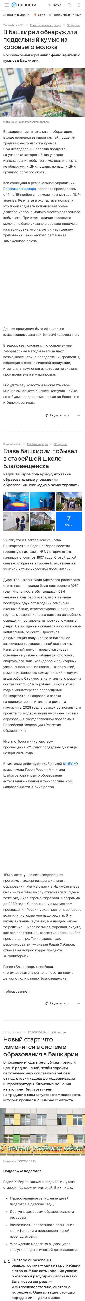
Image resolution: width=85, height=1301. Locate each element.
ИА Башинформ (37, 444)
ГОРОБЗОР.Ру (37, 1032)
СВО (41, 15)
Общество (73, 25)
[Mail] (14, 5)
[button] (42, 92)
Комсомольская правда (45, 25)
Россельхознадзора (19, 189)
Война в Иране (18, 15)
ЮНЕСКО (70, 764)
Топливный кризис (67, 15)
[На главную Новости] (26, 5)
